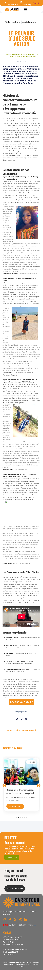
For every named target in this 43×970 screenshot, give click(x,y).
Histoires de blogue (29, 56)
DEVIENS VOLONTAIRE (21, 702)
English (36, 3)
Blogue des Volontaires (13, 54)
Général (19, 56)
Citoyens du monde (27, 54)
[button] (25, 9)
